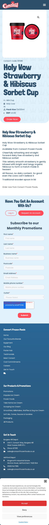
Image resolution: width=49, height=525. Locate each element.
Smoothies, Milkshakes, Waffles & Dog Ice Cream (24, 410)
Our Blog (7, 346)
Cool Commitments (12, 362)
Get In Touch (9, 369)
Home (6, 335)
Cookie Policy (23, 522)
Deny (24, 510)
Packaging (8, 418)
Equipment (8, 343)
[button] (45, 481)
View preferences (24, 516)
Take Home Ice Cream (13, 403)
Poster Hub (8, 350)
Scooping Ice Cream (12, 406)
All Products (8, 422)
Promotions (8, 391)
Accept (24, 503)
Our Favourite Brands (12, 339)
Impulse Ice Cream (11, 395)
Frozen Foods (9, 399)
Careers (7, 366)
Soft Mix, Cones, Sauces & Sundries (18, 414)
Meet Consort (9, 358)
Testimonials (9, 354)
